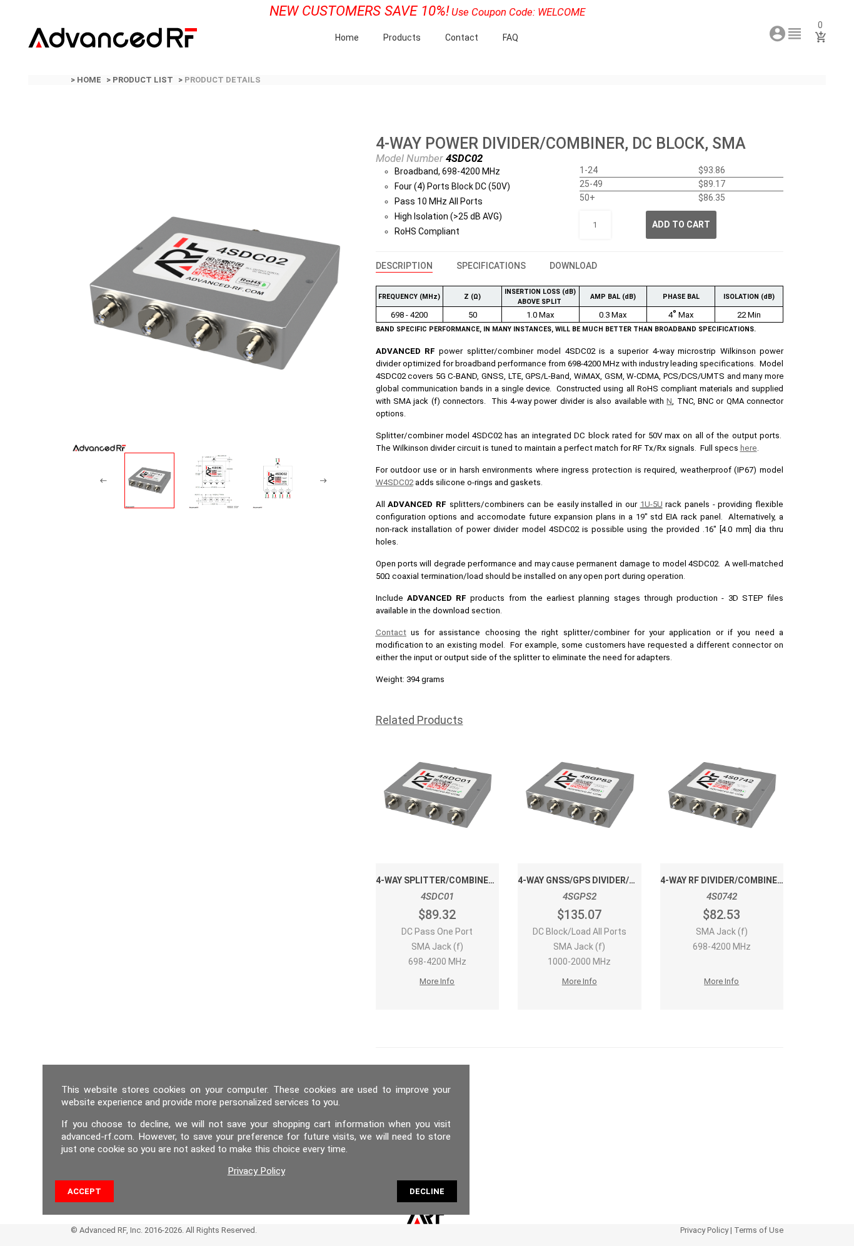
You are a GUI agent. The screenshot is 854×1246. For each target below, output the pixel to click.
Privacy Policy (704, 1230)
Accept (84, 1191)
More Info (437, 981)
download (573, 266)
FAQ (510, 38)
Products (402, 38)
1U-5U (651, 504)
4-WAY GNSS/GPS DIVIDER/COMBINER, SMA (607, 880)
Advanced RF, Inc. (111, 1230)
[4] (323, 481)
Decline (427, 1191)
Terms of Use (758, 1230)
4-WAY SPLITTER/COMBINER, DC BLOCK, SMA (470, 880)
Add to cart (681, 224)
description (404, 266)
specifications (491, 266)
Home (347, 38)
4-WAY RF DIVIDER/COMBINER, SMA (733, 880)
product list (143, 79)
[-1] (103, 481)
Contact (461, 38)
